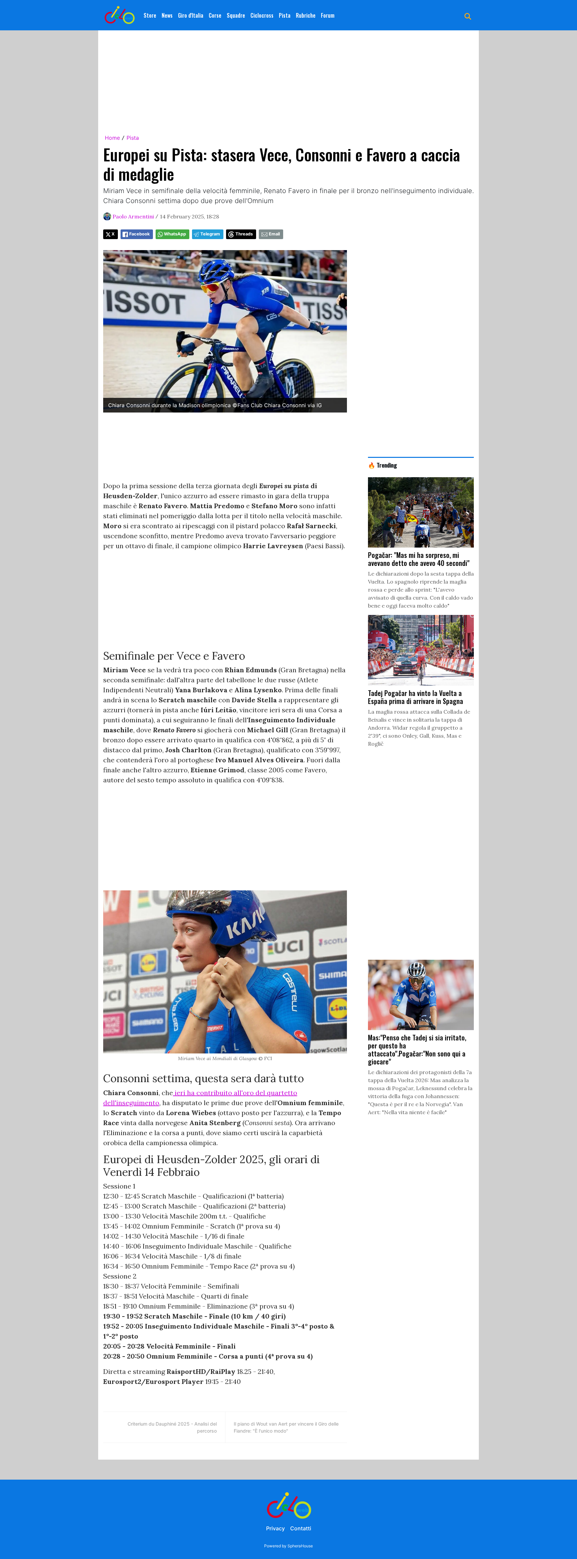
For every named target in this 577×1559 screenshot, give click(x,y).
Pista (285, 15)
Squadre (236, 15)
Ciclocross (261, 15)
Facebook (139, 233)
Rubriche (306, 15)
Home (112, 137)
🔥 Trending (382, 465)
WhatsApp (175, 233)
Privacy (275, 1528)
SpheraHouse (300, 1545)
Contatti (300, 1528)
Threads (244, 233)
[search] (468, 15)
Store (150, 15)
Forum (328, 15)
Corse (215, 15)
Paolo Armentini (133, 216)
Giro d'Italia (190, 15)
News (167, 15)
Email (274, 233)
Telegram (210, 233)
